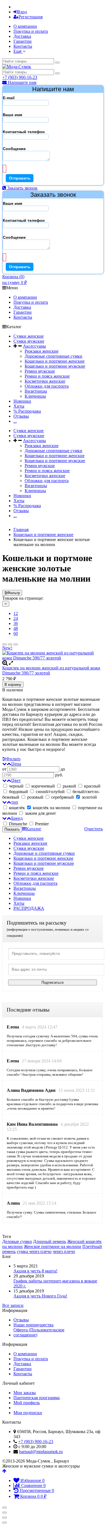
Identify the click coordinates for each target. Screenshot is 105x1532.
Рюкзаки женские (42, 351)
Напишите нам (21, 82)
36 (15, 623)
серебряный (62, 797)
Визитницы (36, 391)
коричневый (43, 786)
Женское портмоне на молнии (52, 1246)
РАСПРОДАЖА (28, 908)
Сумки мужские (28, 341)
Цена (16, 763)
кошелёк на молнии (51, 807)
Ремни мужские (40, 371)
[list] (10, 644)
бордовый (18, 791)
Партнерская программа (36, 1397)
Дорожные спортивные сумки (53, 356)
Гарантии (22, 41)
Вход (22, 11)
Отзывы (21, 416)
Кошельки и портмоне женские (55, 361)
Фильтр (14, 593)
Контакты (22, 46)
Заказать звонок (22, 188)
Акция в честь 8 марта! (35, 1271)
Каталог (33, 828)
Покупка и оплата (30, 31)
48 (15, 628)
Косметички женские (45, 381)
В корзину (12, 684)
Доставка (22, 36)
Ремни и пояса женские (47, 376)
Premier (41, 823)
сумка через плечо (34, 1251)
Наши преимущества (33, 1324)
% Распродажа (27, 411)
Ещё (18, 51)
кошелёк (17, 807)
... (15, 421)
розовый (35, 797)
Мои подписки (27, 1412)
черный (16, 786)
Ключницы (35, 396)
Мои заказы (24, 1392)
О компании (25, 26)
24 (15, 618)
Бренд (17, 818)
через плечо (64, 1251)
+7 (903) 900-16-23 (19, 77)
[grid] (4, 644)
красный (92, 786)
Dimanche (18, 823)
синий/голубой (50, 791)
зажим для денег (40, 813)
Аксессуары (34, 346)
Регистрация (30, 16)
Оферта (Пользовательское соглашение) (38, 1332)
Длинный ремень (49, 1241)
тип (14, 802)
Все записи (13, 1305)
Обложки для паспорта (47, 386)
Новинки (22, 401)
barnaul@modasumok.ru (41, 1451)
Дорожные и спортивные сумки (44, 853)
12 (15, 613)
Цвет (16, 780)
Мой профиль (26, 1402)
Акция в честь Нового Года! (40, 1296)
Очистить (93, 828)
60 (15, 633)
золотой (89, 797)
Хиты (18, 406)
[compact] (15, 644)
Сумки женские (28, 336)
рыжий (69, 786)
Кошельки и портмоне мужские (55, 366)
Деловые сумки (17, 1241)
